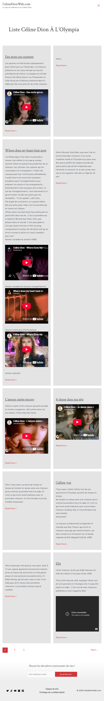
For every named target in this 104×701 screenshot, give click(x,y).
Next (94, 649)
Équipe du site (52, 688)
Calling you (63, 482)
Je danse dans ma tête (69, 399)
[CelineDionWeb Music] (15, 691)
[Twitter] (7, 691)
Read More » (11, 130)
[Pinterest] (23, 691)
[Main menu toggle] (98, 5)
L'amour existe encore (19, 399)
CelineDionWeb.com (16, 4)
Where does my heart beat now (25, 150)
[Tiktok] (11, 691)
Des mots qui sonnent (19, 56)
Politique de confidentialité (52, 692)
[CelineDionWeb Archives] (19, 691)
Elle (58, 563)
